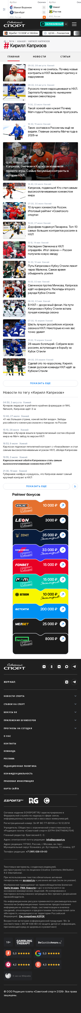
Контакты (10, 743)
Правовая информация (19, 781)
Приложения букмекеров (20, 720)
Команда (9, 751)
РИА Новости (28, 887)
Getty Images (11, 887)
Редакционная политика (20, 766)
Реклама (9, 758)
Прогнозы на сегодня (18, 728)
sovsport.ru (29, 880)
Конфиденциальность (18, 773)
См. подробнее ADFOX (32, 916)
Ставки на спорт (14, 704)
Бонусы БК (10, 712)
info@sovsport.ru (55, 839)
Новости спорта (14, 696)
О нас (7, 736)
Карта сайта (11, 788)
